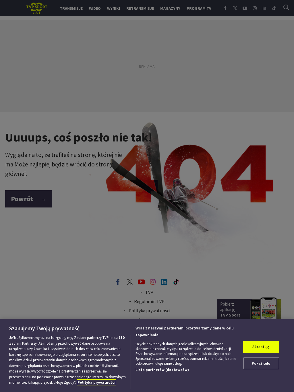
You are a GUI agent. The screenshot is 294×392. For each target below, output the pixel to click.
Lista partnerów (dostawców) (162, 369)
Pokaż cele (261, 363)
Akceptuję (260, 346)
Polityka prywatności (96, 382)
